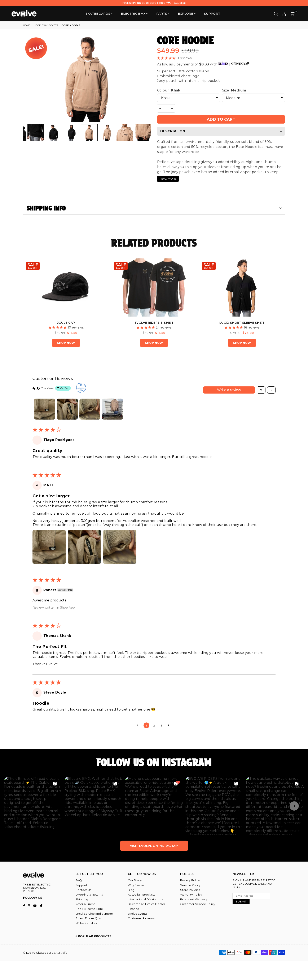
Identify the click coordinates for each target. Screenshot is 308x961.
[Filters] (261, 390)
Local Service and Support (94, 913)
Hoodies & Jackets (46, 25)
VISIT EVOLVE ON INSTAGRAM (154, 846)
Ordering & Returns (89, 894)
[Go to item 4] (112, 409)
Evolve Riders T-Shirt (154, 323)
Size (234, 90)
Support (81, 885)
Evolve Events (137, 913)
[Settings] (284, 13)
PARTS (161, 14)
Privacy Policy (190, 880)
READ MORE (167, 178)
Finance (133, 908)
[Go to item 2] (67, 409)
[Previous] (28, 78)
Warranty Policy (191, 894)
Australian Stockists (141, 894)
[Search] (276, 13)
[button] (292, 13)
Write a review (229, 390)
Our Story (135, 880)
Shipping (81, 899)
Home (26, 25)
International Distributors (145, 899)
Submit (241, 901)
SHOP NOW (66, 342)
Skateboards (98, 14)
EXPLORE (185, 14)
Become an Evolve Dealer (146, 904)
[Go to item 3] (89, 409)
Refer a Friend (85, 904)
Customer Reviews (141, 918)
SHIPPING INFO (46, 208)
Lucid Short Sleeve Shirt (242, 323)
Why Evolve (136, 885)
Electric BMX (133, 14)
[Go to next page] (169, 725)
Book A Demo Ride (89, 908)
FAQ (78, 880)
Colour (169, 90)
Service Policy (190, 885)
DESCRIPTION (172, 131)
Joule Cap (66, 323)
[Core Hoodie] (35, 132)
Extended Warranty (193, 899)
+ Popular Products (93, 936)
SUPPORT (212, 14)
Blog (131, 890)
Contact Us (83, 890)
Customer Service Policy (197, 904)
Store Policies (190, 890)
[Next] (145, 78)
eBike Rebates (86, 923)
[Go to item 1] (44, 409)
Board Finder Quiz (88, 918)
